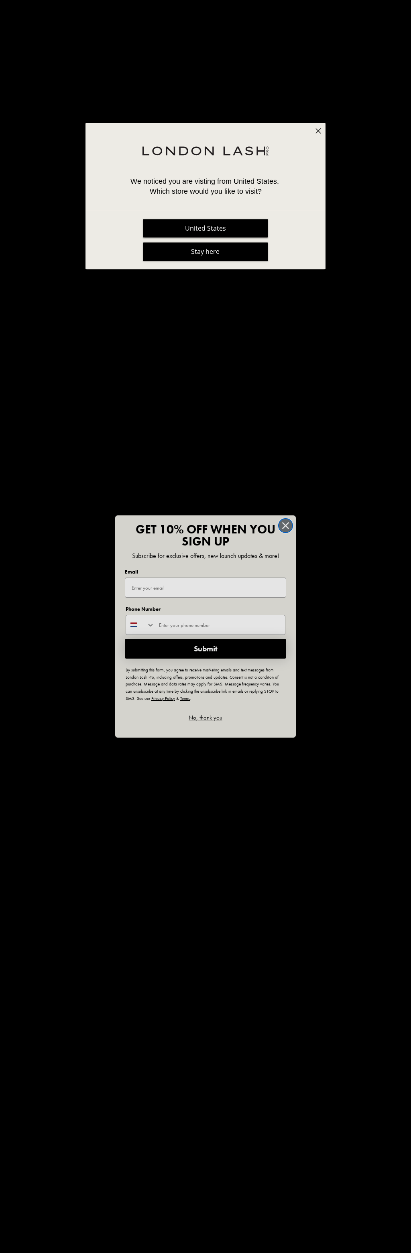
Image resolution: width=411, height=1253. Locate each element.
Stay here (205, 251)
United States (205, 228)
